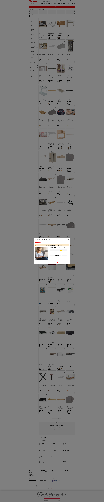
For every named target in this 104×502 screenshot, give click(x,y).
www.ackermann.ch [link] (51, 262)
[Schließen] (68, 239)
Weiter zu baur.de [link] (57, 250)
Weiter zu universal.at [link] (57, 255)
